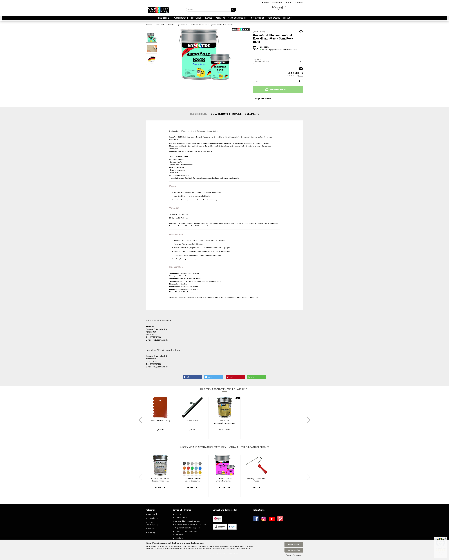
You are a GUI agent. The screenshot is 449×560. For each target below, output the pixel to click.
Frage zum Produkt (263, 98)
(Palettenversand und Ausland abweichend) (284, 50)
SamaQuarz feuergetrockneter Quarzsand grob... (224, 422)
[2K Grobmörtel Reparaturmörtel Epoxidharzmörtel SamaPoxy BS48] (204, 54)
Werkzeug (220, 18)
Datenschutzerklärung (242, 548)
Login (289, 2)
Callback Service (181, 518)
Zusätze (208, 18)
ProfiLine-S (196, 18)
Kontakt (178, 514)
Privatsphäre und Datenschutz (186, 531)
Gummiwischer (192, 421)
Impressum (179, 535)
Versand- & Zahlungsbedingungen (187, 521)
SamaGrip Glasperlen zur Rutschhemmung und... (160, 480)
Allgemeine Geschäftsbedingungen (187, 528)
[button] (256, 81)
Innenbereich (164, 18)
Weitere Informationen (294, 555)
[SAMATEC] (158, 10)
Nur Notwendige (294, 550)
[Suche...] (233, 10)
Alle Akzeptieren (294, 544)
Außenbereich (181, 18)
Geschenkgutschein (237, 18)
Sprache (266, 2)
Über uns (287, 18)
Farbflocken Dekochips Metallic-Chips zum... (192, 480)
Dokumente (252, 114)
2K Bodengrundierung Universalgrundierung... (224, 480)
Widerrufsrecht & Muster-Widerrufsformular (191, 524)
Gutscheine (179, 538)
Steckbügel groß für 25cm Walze (256, 480)
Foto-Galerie (274, 18)
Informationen (257, 18)
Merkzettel (299, 2)
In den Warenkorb (278, 89)
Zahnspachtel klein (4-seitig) (160, 421)
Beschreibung (198, 114)
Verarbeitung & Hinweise (226, 114)
